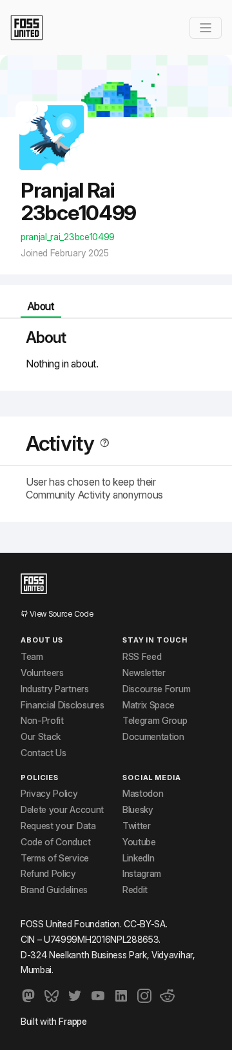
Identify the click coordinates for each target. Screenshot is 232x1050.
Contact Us (43, 753)
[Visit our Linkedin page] (121, 996)
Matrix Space (148, 705)
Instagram (141, 874)
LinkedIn (138, 858)
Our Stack (41, 737)
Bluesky (137, 810)
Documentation (153, 737)
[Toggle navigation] (205, 28)
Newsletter (144, 673)
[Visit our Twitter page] (74, 996)
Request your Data (58, 826)
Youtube (139, 842)
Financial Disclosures (62, 705)
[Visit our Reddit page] (167, 996)
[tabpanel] (116, 349)
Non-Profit (42, 720)
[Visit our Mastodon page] (28, 996)
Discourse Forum (156, 689)
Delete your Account (62, 810)
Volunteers (42, 673)
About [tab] (40, 306)
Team (32, 657)
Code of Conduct (55, 842)
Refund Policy (48, 874)
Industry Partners (55, 689)
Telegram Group (155, 720)
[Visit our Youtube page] (98, 996)
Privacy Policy (49, 793)
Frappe (72, 1021)
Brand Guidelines (54, 890)
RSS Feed (141, 657)
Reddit (135, 890)
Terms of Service (55, 858)
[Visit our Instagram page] (144, 996)
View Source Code (60, 614)
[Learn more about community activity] (102, 443)
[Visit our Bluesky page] (51, 996)
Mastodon (142, 793)
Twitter (136, 826)
